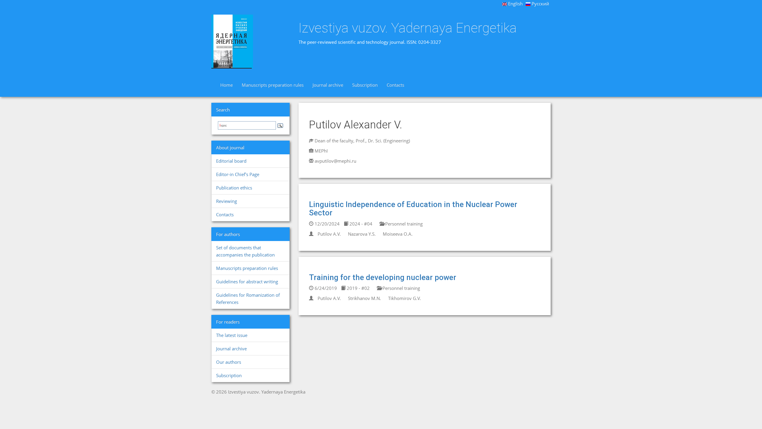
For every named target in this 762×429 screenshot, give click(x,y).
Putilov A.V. (329, 234)
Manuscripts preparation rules (273, 85)
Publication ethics (234, 188)
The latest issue (231, 335)
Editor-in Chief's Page (237, 174)
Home (226, 85)
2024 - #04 (360, 224)
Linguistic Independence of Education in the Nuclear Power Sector (413, 208)
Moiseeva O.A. (398, 234)
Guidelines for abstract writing (247, 282)
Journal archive (328, 85)
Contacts (395, 85)
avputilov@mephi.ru (335, 161)
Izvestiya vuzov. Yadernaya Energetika (408, 28)
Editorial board (231, 161)
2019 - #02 (358, 288)
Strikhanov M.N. (364, 298)
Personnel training (403, 224)
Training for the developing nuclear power (382, 277)
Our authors (228, 362)
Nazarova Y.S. (362, 234)
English (515, 4)
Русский (539, 4)
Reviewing (226, 201)
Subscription (365, 85)
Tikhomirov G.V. (404, 298)
